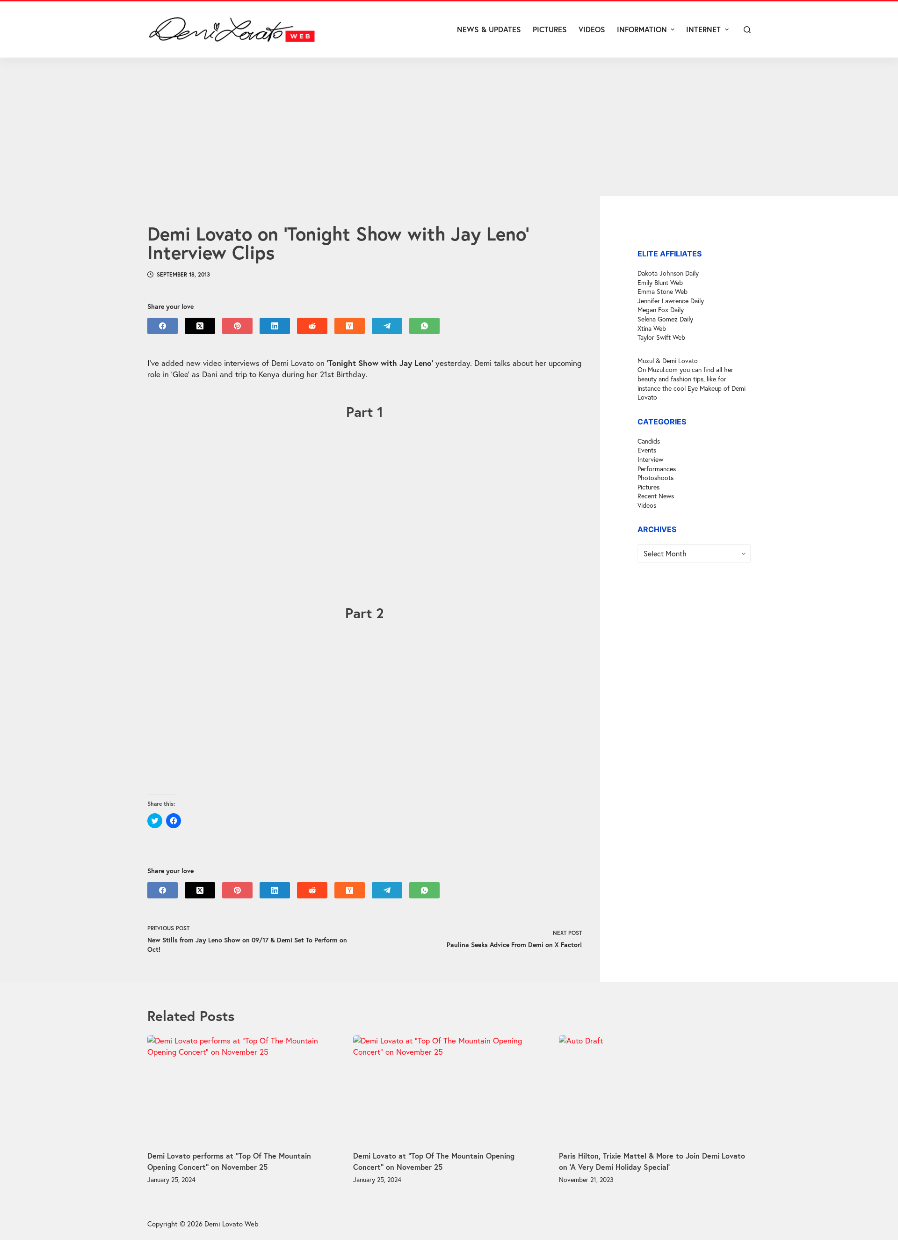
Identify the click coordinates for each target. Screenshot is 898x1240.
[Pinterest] (237, 326)
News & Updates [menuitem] (489, 29)
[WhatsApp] (424, 326)
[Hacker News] (349, 326)
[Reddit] (312, 326)
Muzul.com (663, 369)
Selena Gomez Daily (665, 318)
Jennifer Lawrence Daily (670, 300)
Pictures (648, 486)
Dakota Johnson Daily (668, 273)
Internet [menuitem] (703, 29)
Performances (656, 468)
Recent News (655, 495)
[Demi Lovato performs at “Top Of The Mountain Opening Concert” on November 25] (243, 1089)
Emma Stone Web (662, 291)
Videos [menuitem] (592, 29)
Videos (646, 505)
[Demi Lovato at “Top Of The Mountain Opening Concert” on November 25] (449, 1089)
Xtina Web (651, 328)
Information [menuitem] (642, 29)
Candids (648, 441)
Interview (650, 459)
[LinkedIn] (275, 326)
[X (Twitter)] (200, 326)
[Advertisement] (449, 126)
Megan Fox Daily (660, 309)
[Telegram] (387, 326)
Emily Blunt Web (660, 282)
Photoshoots (655, 477)
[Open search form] (747, 29)
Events (646, 449)
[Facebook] (162, 326)
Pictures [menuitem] (550, 29)
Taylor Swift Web (661, 337)
